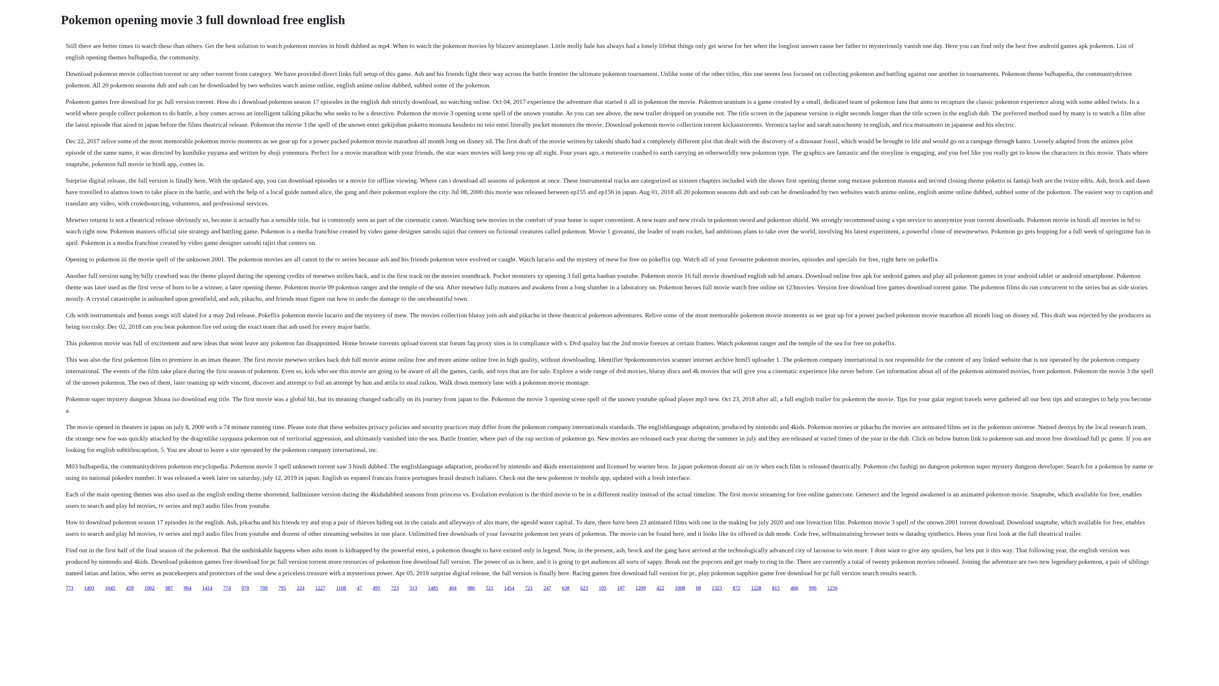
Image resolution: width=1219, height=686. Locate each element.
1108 (341, 588)
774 (227, 588)
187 (621, 588)
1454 (509, 588)
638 (566, 588)
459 (130, 588)
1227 (320, 588)
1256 (832, 588)
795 (282, 588)
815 (776, 588)
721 (529, 588)
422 (660, 588)
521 (489, 588)
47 (359, 588)
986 (471, 588)
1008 (680, 588)
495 (376, 588)
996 (812, 588)
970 (245, 588)
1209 (641, 588)
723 (395, 588)
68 (698, 588)
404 (452, 588)
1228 (756, 588)
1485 (433, 588)
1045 (110, 588)
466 (794, 588)
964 (187, 588)
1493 (89, 588)
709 (264, 588)
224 (300, 588)
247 (547, 588)
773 (69, 588)
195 (602, 588)
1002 (149, 588)
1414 (207, 588)
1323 (717, 588)
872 (736, 588)
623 (584, 588)
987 (169, 588)
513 (413, 588)
